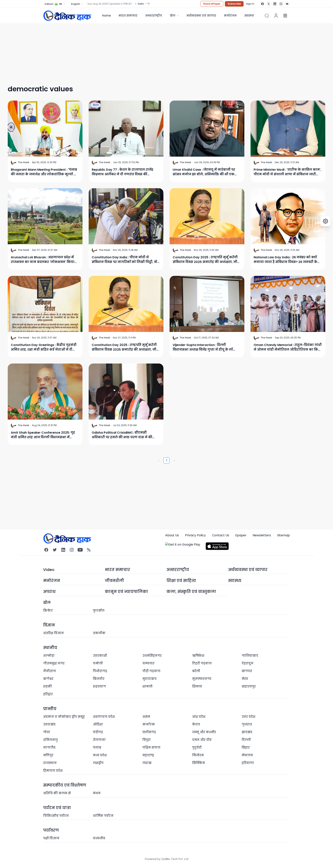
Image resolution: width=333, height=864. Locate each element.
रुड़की (47, 686)
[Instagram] (281, 4)
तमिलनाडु (50, 740)
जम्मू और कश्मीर (204, 732)
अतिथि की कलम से (57, 793)
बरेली (196, 671)
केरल (96, 105)
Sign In (250, 3)
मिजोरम (198, 755)
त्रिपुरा (146, 740)
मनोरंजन (230, 15)
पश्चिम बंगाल (151, 747)
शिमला (197, 686)
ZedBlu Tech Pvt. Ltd (174, 859)
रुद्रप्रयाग (99, 686)
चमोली (98, 663)
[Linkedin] (63, 550)
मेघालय (247, 755)
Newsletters (262, 535)
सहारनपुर (249, 686)
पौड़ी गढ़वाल (151, 671)
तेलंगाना (99, 740)
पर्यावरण (51, 830)
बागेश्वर (48, 679)
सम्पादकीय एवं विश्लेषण (64, 785)
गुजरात (247, 724)
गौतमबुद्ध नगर (54, 663)
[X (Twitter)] (268, 4)
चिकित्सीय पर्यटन (56, 816)
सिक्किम (198, 763)
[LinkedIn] (275, 4)
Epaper (240, 535)
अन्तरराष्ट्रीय (153, 15)
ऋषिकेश (198, 655)
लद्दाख (146, 763)
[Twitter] (55, 550)
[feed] (89, 550)
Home (106, 15)
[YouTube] (287, 4)
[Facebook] (262, 4)
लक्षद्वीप (98, 763)
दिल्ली (246, 740)
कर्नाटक (148, 724)
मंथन (97, 793)
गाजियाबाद (250, 655)
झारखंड (247, 732)
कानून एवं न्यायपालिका (126, 591)
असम (146, 717)
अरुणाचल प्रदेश (104, 717)
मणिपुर (48, 755)
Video (48, 569)
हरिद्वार (48, 694)
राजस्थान (50, 763)
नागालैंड (49, 747)
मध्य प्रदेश (100, 755)
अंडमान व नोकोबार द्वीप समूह (64, 717)
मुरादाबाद (149, 679)
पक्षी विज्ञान (51, 838)
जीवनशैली (114, 580)
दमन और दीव (202, 740)
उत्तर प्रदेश (248, 717)
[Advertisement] (150, 50)
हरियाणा (248, 763)
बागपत (247, 671)
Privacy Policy (195, 535)
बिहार (246, 747)
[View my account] (276, 15)
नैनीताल (49, 671)
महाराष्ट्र (148, 755)
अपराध (49, 591)
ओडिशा (98, 724)
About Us (172, 535)
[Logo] (67, 15)
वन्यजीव (99, 838)
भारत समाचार (128, 15)
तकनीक (99, 633)
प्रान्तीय (49, 708)
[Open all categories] (285, 15)
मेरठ (245, 679)
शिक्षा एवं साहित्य (181, 580)
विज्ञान (49, 625)
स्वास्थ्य (234, 580)
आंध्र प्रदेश (198, 717)
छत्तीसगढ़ (149, 732)
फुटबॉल (98, 610)
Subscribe (234, 4)
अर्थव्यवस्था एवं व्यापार (201, 15)
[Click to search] (266, 15)
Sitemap (283, 535)
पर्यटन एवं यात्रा (57, 807)
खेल (172, 15)
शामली (147, 686)
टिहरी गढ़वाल (202, 663)
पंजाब (97, 747)
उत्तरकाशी (100, 655)
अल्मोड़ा (49, 655)
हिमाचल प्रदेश (53, 770)
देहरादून (247, 663)
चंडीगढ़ (98, 732)
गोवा (46, 732)
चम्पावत (148, 663)
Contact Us (220, 535)
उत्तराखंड (49, 724)
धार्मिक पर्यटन (103, 816)
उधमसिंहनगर (152, 655)
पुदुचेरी (197, 747)
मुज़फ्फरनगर (201, 679)
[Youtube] (80, 550)
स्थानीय (50, 647)
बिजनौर (98, 679)
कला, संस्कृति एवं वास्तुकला (191, 591)
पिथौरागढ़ (100, 671)
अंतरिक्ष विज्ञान (53, 633)
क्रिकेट (48, 610)
